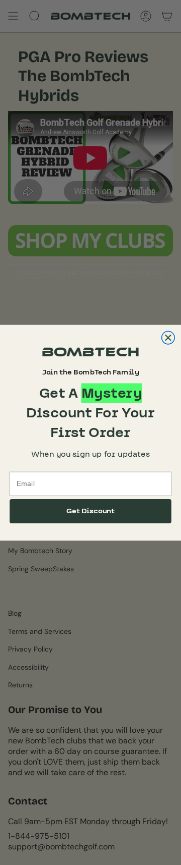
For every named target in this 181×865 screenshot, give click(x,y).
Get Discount (90, 511)
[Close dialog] (168, 337)
